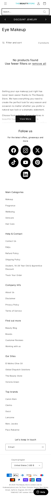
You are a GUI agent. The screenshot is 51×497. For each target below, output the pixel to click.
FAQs (7, 247)
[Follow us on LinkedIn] (25, 174)
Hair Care (9, 224)
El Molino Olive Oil (14, 363)
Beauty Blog (11, 328)
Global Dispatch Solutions (17, 369)
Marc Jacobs (11, 423)
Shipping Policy (12, 259)
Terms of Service (13, 311)
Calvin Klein (11, 399)
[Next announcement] (45, 19)
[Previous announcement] (5, 19)
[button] (5, 4)
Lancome (9, 417)
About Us (9, 292)
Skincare (9, 218)
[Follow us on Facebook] (13, 150)
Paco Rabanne (12, 430)
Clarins (8, 405)
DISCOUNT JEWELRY (25, 19)
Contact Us (10, 241)
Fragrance (10, 205)
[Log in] (38, 4)
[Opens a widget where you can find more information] (40, 492)
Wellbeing (10, 211)
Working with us (13, 346)
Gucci (8, 411)
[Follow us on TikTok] (13, 162)
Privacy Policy (12, 305)
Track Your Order (13, 275)
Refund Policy (12, 253)
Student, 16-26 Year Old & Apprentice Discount (23, 267)
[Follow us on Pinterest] (37, 162)
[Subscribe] (42, 447)
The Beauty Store (13, 376)
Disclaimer (10, 298)
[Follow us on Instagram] (25, 150)
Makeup (9, 199)
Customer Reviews (14, 340)
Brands (8, 334)
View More (25, 119)
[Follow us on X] (37, 150)
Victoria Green (12, 382)
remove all (39, 63)
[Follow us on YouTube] (25, 162)
